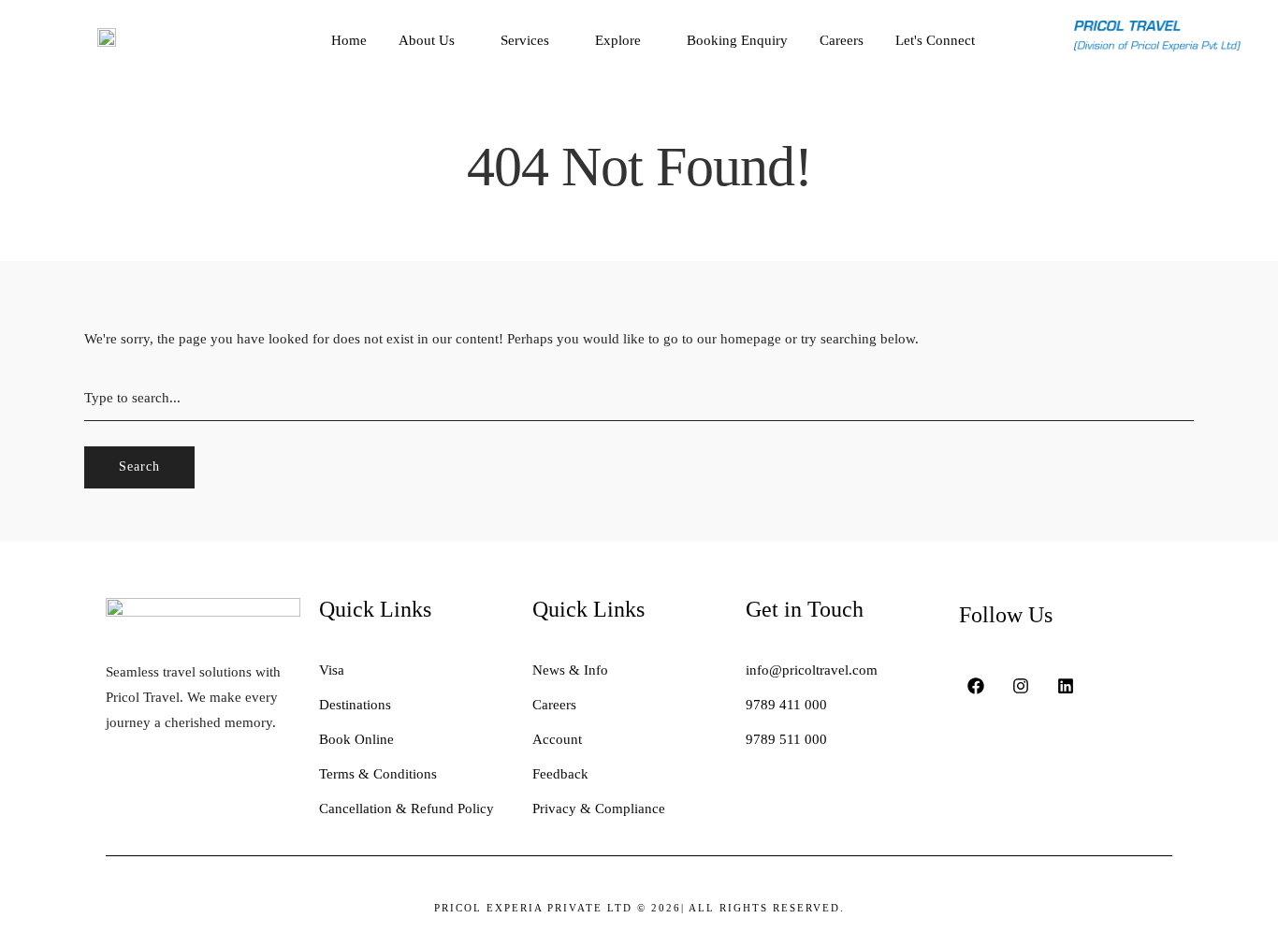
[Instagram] (1021, 686)
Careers (842, 40)
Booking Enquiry (737, 40)
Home (349, 40)
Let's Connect (935, 40)
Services (525, 40)
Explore (618, 40)
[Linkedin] (1065, 686)
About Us (427, 40)
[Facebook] (976, 686)
